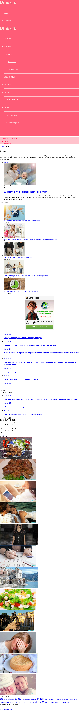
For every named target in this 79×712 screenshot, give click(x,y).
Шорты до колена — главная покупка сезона (18, 257)
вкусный (7, 699)
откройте (71, 699)
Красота (7, 84)
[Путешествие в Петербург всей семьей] (17, 631)
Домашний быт (10, 115)
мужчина (65, 699)
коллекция (32, 699)
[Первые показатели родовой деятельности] (18, 501)
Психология (12, 62)
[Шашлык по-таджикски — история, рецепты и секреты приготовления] (16, 458)
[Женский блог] (8, 4)
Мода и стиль (9, 77)
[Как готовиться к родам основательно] (18, 694)
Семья (6, 107)
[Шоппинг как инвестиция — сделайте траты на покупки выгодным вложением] (14, 237)
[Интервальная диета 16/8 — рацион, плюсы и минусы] (14, 290)
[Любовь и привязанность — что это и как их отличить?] (18, 523)
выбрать (12, 699)
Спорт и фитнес (13, 69)
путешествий (22, 702)
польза (75, 699)
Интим (10, 54)
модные (59, 699)
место (54, 699)
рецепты (47, 702)
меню (46, 699)
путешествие (15, 702)
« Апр (2, 435)
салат (52, 702)
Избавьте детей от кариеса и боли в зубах (25, 191)
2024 (1, 699)
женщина (25, 699)
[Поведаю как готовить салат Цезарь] (18, 609)
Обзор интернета (13, 123)
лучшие (40, 698)
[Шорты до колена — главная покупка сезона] (14, 255)
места (51, 699)
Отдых (6, 92)
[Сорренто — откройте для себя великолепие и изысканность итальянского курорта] (19, 588)
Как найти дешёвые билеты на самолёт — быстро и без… (23, 221)
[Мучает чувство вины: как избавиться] (18, 652)
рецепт (40, 701)
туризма (65, 702)
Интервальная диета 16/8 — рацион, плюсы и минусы (22, 291)
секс (56, 702)
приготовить (5, 702)
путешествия (31, 702)
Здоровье (7, 46)
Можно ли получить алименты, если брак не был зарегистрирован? (26, 276)
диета (18, 698)
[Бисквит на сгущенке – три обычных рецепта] (19, 673)
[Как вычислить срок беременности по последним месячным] (18, 566)
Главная (2, 146)
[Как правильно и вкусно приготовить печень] (18, 480)
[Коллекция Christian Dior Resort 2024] (19, 544)
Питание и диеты (11, 100)
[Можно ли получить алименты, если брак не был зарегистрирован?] (14, 274)
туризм (59, 702)
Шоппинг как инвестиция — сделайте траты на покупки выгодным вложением (30, 239)
